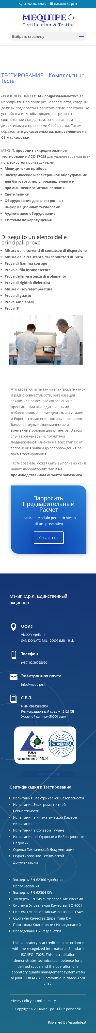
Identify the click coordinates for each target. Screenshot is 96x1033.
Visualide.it (77, 1022)
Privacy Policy (21, 1000)
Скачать (48, 537)
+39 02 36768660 (34, 4)
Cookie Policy (45, 1000)
